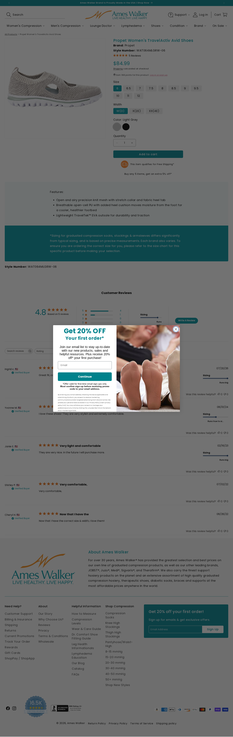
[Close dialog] (176, 329)
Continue (85, 377)
